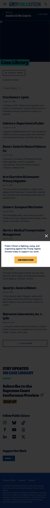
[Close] (46, 235)
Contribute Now (25, 259)
